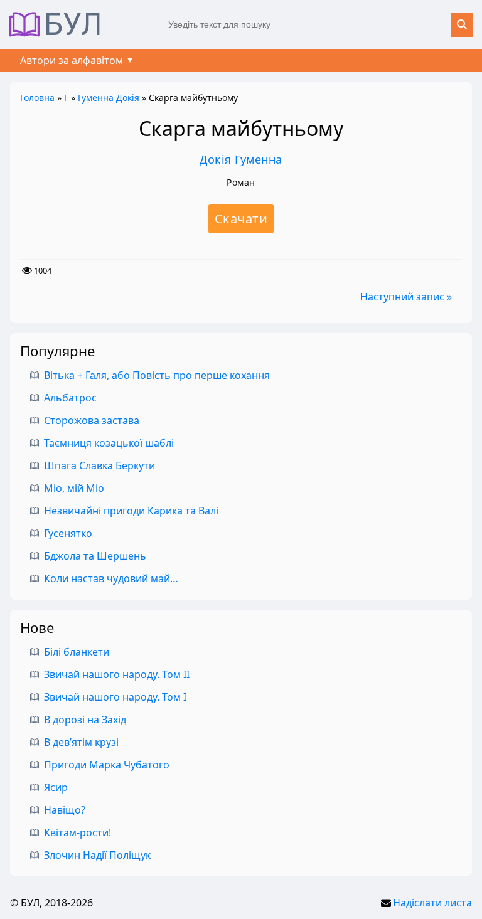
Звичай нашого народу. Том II (117, 674)
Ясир (56, 787)
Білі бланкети (76, 652)
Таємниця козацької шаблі (109, 443)
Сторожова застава (91, 420)
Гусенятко (68, 533)
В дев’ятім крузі (81, 742)
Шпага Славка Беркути (99, 465)
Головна (37, 98)
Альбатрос (70, 398)
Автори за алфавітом (71, 60)
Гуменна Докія (108, 98)
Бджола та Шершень (95, 556)
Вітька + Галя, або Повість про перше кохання (157, 375)
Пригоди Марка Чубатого (106, 765)
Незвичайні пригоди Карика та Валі (131, 511)
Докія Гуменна (241, 159)
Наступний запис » (406, 297)
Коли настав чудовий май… (111, 578)
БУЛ (73, 24)
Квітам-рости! (77, 832)
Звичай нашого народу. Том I (115, 697)
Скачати (241, 218)
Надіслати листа (432, 903)
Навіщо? (64, 810)
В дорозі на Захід (85, 719)
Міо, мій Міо (74, 488)
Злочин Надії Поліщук (97, 855)
